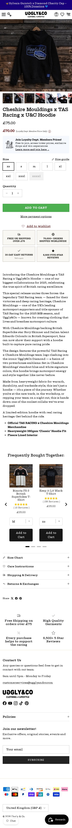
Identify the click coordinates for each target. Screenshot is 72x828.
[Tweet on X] (12, 598)
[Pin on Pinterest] (20, 598)
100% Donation (34, 6)
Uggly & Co (17, 816)
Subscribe (36, 759)
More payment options (36, 216)
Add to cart (36, 207)
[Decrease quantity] (6, 193)
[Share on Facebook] (16, 598)
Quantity (9, 186)
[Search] (11, 14)
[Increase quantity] (19, 193)
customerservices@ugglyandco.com (28, 682)
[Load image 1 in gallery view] (36, 55)
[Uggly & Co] (36, 14)
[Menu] (3, 14)
